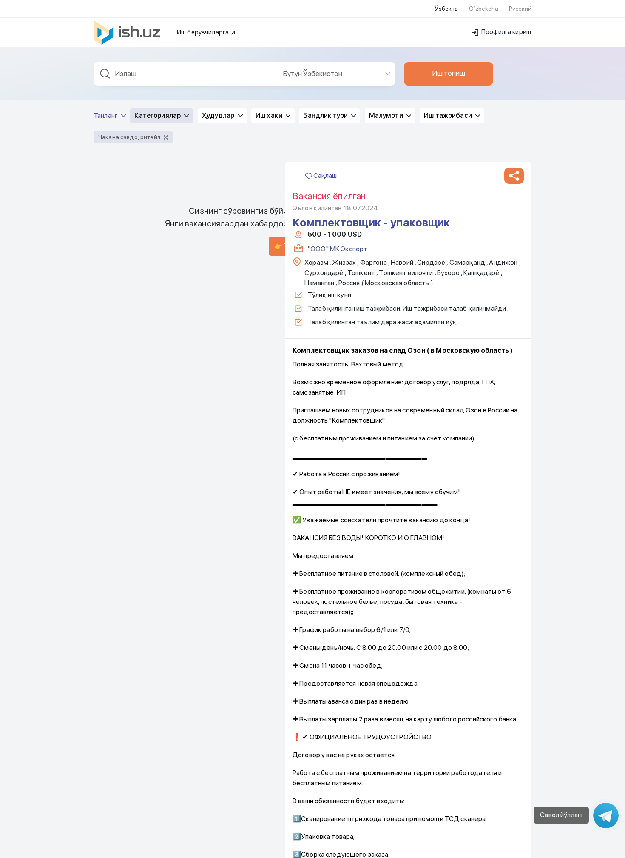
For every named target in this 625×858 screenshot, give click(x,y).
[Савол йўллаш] (606, 815)
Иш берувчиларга (203, 32)
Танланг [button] (106, 116)
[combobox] (185, 74)
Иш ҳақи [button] (270, 116)
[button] (514, 176)
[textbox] (185, 74)
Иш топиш (448, 73)
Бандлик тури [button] (326, 116)
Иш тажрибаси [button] (448, 116)
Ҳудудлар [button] (219, 116)
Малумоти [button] (386, 116)
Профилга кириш (505, 32)
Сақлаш (324, 176)
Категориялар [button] (158, 116)
